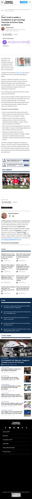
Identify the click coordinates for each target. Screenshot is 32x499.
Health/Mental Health (7, 207)
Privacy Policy (7, 451)
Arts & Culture (5, 367)
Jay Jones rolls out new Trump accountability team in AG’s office (10, 378)
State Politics (5, 393)
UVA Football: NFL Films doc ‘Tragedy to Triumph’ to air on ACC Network (15, 361)
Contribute (24, 2)
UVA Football (5, 358)
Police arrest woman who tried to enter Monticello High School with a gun (23, 288)
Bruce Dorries (6, 282)
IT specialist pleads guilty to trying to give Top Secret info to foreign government (11, 387)
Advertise (5, 435)
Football (10, 410)
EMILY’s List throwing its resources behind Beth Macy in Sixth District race (11, 395)
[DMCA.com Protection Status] (16, 494)
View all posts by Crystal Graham (10, 242)
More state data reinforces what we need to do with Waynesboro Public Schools (12, 403)
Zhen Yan (19, 72)
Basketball (4, 410)
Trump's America (6, 384)
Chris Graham (6, 260)
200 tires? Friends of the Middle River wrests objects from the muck (7, 277)
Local (3, 15)
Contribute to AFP (8, 439)
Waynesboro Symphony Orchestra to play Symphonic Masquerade (11, 369)
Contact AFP (6, 431)
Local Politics (5, 401)
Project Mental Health (9, 447)
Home (2, 10)
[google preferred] (7, 34)
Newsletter (6, 443)
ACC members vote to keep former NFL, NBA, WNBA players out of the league (12, 412)
